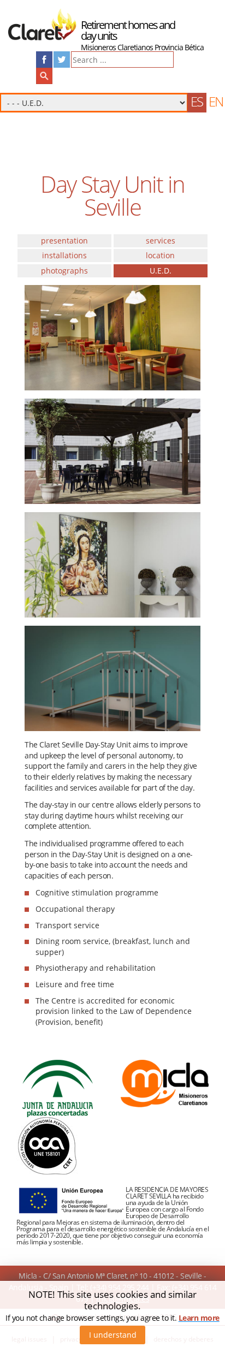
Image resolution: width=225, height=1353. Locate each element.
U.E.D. (160, 270)
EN (216, 101)
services (160, 240)
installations (64, 255)
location (160, 255)
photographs (64, 270)
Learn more (199, 1318)
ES (197, 101)
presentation (64, 240)
